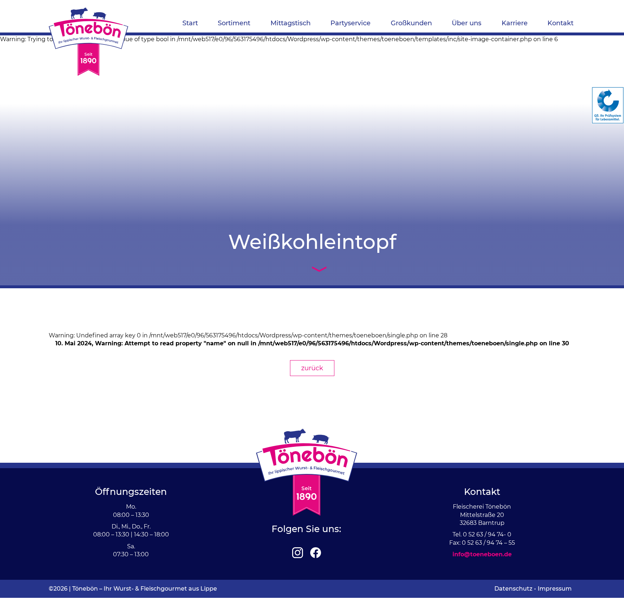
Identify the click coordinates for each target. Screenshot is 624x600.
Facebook (315, 552)
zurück (312, 368)
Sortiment (234, 23)
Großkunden (411, 23)
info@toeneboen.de (482, 554)
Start (190, 23)
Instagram (297, 552)
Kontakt (560, 23)
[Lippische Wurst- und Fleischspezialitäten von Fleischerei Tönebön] (88, 41)
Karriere (515, 23)
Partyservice (350, 23)
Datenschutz (513, 588)
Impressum (555, 588)
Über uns (466, 23)
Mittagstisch (290, 23)
